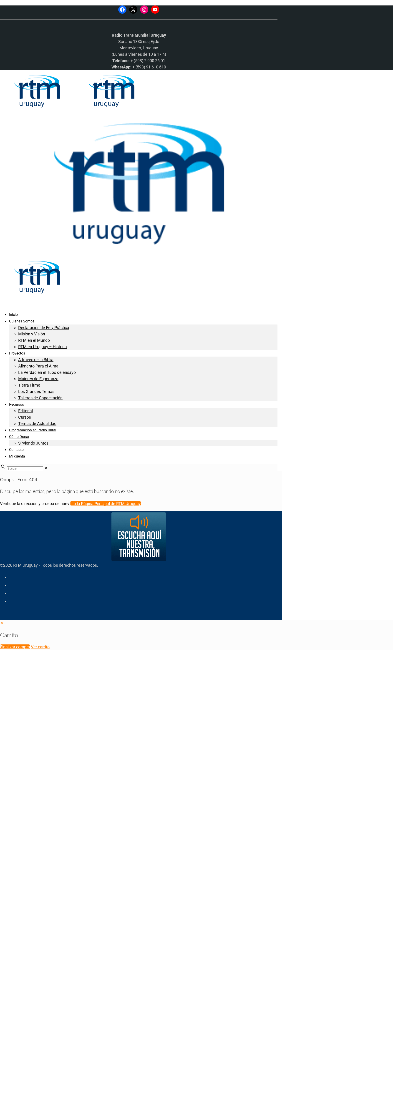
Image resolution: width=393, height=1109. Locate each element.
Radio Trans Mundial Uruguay (56, 1036)
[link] (46, 468)
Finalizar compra (15, 646)
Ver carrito (40, 646)
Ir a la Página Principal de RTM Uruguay (105, 503)
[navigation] (196, 635)
